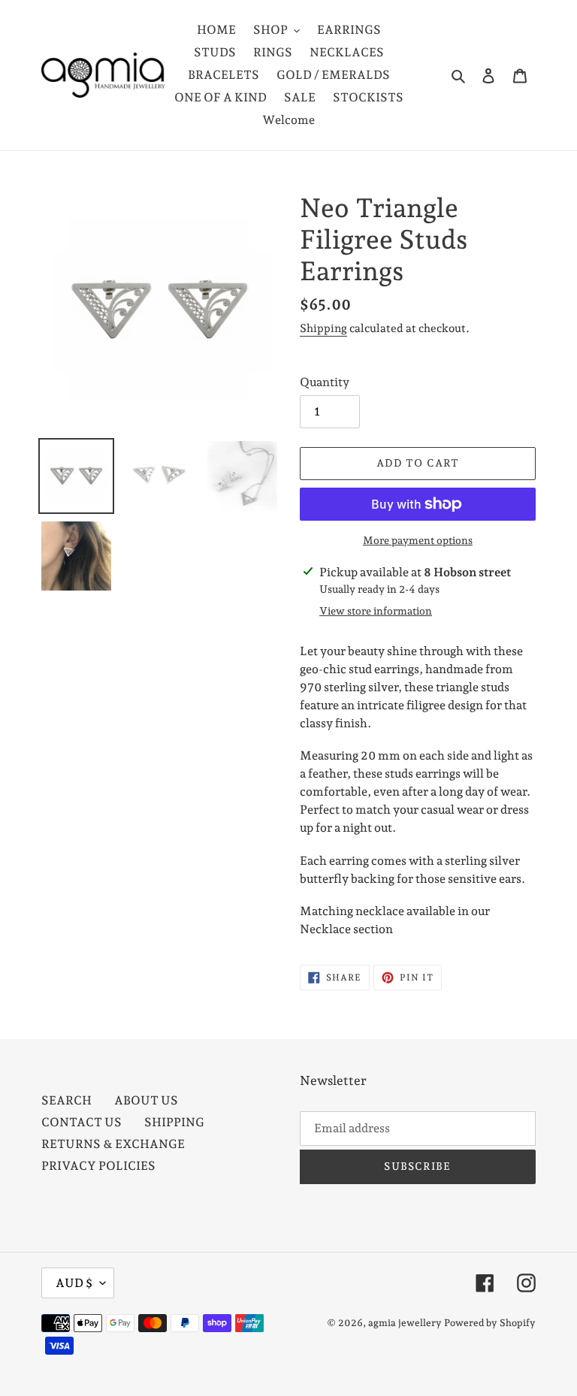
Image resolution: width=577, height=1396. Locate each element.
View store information (375, 611)
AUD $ (74, 1283)
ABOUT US (146, 1100)
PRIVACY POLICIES (98, 1166)
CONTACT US (81, 1122)
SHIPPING (174, 1122)
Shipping (323, 328)
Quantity (324, 382)
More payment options (418, 540)
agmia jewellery (405, 1322)
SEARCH (66, 1100)
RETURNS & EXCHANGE (113, 1144)
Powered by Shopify (490, 1322)
